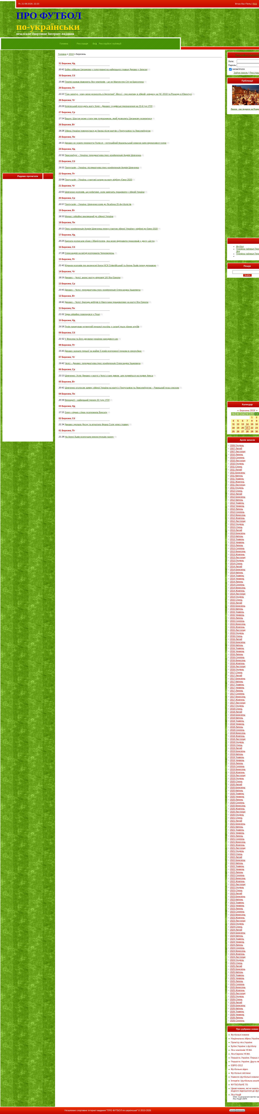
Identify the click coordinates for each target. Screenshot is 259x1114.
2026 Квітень (236, 1008)
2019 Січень (236, 745)
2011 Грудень (237, 488)
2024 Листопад (237, 957)
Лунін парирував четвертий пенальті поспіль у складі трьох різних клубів (102, 326)
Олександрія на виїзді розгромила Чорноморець (89, 253)
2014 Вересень (237, 587)
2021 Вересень (237, 842)
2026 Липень (236, 1017)
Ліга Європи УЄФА (240, 1054)
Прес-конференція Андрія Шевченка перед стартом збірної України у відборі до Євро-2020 (111, 228)
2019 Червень (237, 760)
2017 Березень (237, 678)
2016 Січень (236, 636)
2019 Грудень (237, 778)
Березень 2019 (247, 410)
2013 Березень (237, 533)
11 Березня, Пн (67, 308)
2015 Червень (237, 615)
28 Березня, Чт (67, 100)
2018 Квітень (236, 718)
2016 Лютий (236, 639)
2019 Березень (237, 751)
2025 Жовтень (237, 990)
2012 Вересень (237, 515)
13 (242, 424)
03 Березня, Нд (67, 406)
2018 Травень (237, 721)
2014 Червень (237, 578)
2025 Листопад (237, 993)
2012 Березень (237, 497)
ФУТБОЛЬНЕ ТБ (239, 1084)
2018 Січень (236, 709)
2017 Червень (237, 687)
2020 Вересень (237, 805)
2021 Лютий (236, 821)
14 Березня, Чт (67, 271)
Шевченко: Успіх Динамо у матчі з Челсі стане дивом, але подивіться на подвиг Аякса (109, 375)
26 (238, 431)
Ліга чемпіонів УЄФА (241, 1050)
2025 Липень (236, 981)
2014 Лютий (236, 566)
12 (238, 424)
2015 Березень (237, 606)
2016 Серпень (237, 657)
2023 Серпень (237, 911)
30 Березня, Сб (67, 75)
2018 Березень (237, 715)
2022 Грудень (237, 887)
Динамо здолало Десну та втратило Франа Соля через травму (97, 424)
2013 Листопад (237, 557)
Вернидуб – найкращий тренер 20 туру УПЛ (87, 400)
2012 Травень (237, 503)
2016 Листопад (237, 666)
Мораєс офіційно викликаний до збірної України (89, 216)
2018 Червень (237, 724)
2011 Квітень (236, 475)
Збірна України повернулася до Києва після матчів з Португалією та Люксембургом (108, 131)
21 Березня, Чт (67, 185)
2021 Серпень (237, 839)
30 (256, 431)
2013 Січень (236, 527)
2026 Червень (237, 1014)
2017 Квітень (236, 681)
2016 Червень (237, 651)
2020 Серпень (237, 802)
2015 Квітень (236, 609)
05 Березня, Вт (67, 381)
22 (252, 428)
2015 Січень (236, 600)
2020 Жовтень (237, 808)
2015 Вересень (237, 624)
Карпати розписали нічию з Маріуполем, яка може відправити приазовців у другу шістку (110, 241)
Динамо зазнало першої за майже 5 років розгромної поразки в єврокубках (103, 351)
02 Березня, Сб (67, 418)
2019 (71, 54)
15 (252, 424)
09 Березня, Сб (67, 332)
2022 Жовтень (237, 881)
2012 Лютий (236, 494)
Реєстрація (82, 43)
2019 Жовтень (237, 772)
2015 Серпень (237, 621)
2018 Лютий (236, 712)
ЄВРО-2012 (237, 1065)
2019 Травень (237, 757)
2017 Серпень (237, 693)
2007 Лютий (236, 448)
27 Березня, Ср (67, 112)
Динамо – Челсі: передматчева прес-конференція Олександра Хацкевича (102, 290)
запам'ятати (238, 69)
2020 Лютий (236, 784)
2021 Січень (236, 818)
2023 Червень (237, 905)
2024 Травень (237, 939)
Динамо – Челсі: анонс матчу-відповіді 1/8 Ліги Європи (92, 277)
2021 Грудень (237, 851)
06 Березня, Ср (67, 369)
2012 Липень (236, 509)
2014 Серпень (237, 584)
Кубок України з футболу (243, 1046)
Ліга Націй (236, 1094)
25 (233, 431)
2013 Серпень (237, 548)
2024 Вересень (237, 951)
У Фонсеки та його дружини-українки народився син (91, 339)
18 (233, 428)
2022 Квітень (236, 863)
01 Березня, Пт (67, 430)
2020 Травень (237, 793)
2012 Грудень (237, 524)
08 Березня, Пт (67, 345)
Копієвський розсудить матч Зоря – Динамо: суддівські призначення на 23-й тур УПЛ (108, 106)
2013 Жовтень (237, 554)
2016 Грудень (237, 669)
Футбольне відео (239, 1069)
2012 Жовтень (237, 518)
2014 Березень (237, 569)
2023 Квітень (236, 899)
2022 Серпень (237, 875)
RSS (255, 4)
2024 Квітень (236, 936)
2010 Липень (236, 454)
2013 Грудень (237, 560)
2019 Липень (236, 763)
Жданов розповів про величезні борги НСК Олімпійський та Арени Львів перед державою (110, 265)
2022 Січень (236, 854)
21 (247, 428)
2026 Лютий (236, 1002)
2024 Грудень (237, 960)
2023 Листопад (237, 920)
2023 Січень (236, 890)
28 (247, 431)
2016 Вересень (237, 660)
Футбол (240, 246)
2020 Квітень (236, 790)
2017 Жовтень (237, 699)
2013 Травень (237, 539)
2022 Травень (237, 866)
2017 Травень (237, 684)
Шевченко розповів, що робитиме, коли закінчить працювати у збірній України (104, 192)
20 (242, 428)
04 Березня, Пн (67, 394)
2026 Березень (237, 1005)
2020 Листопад (237, 811)
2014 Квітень (236, 572)
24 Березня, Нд (67, 149)
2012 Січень (236, 491)
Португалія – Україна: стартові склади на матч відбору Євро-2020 (98, 179)
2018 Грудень (237, 742)
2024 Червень (237, 942)
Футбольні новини (240, 1034)
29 (252, 431)
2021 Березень (237, 824)
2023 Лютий (236, 893)
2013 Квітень (236, 536)
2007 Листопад (237, 451)
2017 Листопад (237, 702)
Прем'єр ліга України (241, 1042)
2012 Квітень (236, 500)
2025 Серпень (237, 984)
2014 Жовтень (237, 590)
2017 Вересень (237, 696)
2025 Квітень (236, 972)
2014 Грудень (237, 597)
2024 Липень (236, 945)
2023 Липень (236, 908)
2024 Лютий (236, 930)
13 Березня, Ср (67, 283)
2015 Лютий (236, 603)
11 (233, 424)
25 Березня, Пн (67, 137)
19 (238, 428)
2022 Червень (237, 869)
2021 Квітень (236, 827)
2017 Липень (236, 690)
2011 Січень (236, 466)
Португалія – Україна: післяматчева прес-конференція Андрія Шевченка (102, 167)
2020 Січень (236, 781)
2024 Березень (237, 933)
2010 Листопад (237, 460)
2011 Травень (237, 478)
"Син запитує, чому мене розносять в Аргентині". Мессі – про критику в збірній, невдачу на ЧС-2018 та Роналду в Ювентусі (128, 94)
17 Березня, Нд (67, 234)
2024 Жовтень (237, 954)
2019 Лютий (236, 748)
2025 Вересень (237, 987)
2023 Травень (237, 902)
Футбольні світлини (241, 1073)
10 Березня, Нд (67, 320)
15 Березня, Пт (67, 259)
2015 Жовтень (237, 627)
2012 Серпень (237, 512)
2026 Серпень (237, 1020)
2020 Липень (236, 799)
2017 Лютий (236, 675)
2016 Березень (237, 642)
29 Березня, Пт (67, 88)
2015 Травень (237, 612)
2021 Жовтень (237, 845)
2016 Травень (237, 648)
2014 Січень (236, 563)
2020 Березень (237, 787)
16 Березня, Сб (67, 247)
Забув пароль (241, 72)
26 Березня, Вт (67, 124)
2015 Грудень (237, 633)
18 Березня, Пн (67, 222)
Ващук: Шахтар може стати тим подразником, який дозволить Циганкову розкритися (108, 118)
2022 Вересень (237, 878)
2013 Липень (236, 545)
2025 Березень (237, 969)
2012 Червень (237, 506)
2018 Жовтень (237, 736)
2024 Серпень (237, 948)
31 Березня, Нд (67, 63)
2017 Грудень (237, 706)
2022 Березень (237, 860)
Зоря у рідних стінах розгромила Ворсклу (86, 412)
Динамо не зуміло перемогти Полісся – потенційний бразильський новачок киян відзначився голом (115, 143)
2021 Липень (236, 836)
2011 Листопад (237, 485)
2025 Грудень (237, 996)
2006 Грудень (237, 445)
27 (242, 431)
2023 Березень (237, 896)
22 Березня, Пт (67, 173)
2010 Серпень (237, 457)
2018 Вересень (237, 733)
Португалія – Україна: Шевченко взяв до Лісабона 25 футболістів (98, 204)
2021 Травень (237, 830)
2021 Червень (237, 833)
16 (256, 424)
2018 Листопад (237, 739)
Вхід (95, 43)
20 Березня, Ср (67, 198)
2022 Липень (236, 872)
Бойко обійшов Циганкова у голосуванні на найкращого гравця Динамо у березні (106, 69)
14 (247, 424)
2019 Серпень (237, 766)
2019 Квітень (236, 754)
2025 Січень (236, 963)
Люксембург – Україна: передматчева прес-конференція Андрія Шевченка (103, 155)
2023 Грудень (237, 923)
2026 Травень (237, 1011)
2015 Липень (236, 618)
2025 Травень (237, 975)
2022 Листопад (237, 884)
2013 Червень (237, 542)
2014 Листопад (237, 594)
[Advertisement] (28, 112)
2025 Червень (237, 978)
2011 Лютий (236, 469)
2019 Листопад (237, 775)
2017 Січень (236, 672)
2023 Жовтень (237, 917)
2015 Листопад (237, 630)
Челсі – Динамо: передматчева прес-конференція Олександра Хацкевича (102, 363)
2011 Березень (237, 472)
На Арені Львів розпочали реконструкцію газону (89, 437)
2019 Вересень (237, 769)
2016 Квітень (236, 645)
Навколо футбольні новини (245, 1077)
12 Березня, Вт (67, 296)
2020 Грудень (237, 815)
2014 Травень (237, 575)
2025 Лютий (236, 966)
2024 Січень (236, 927)
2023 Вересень (237, 914)
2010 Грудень (237, 463)
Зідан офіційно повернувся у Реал (82, 314)
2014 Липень (236, 581)
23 (256, 428)
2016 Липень (236, 654)
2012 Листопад (237, 521)
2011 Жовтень (237, 482)
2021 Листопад (237, 848)
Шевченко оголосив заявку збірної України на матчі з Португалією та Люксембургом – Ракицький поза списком (122, 387)
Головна (64, 43)
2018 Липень (236, 727)
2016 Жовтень (237, 663)
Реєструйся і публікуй (110, 43)
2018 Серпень (237, 730)
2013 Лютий (236, 530)
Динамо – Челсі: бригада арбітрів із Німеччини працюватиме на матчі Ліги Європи (106, 302)
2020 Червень (237, 796)
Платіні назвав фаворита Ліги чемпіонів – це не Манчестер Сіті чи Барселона (104, 82)
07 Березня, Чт (67, 357)
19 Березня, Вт (67, 210)
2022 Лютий (236, 857)
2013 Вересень (237, 551)
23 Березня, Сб (67, 161)
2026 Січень (236, 999)
